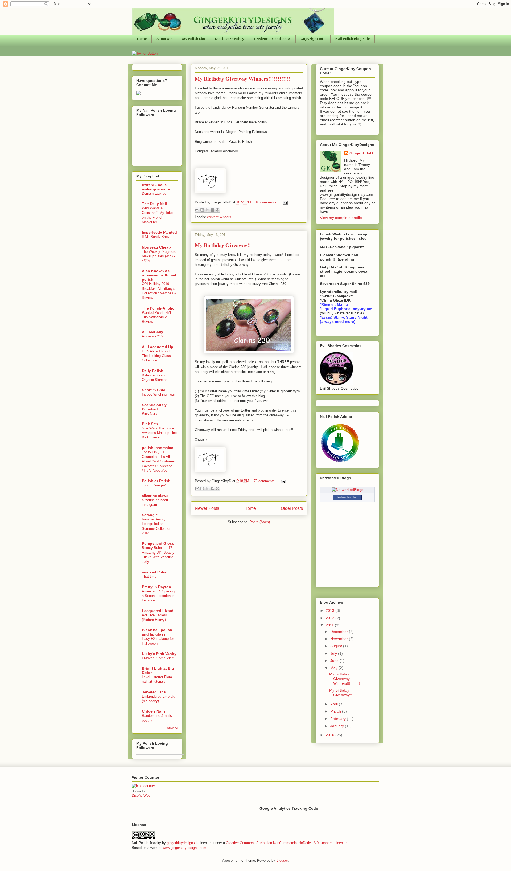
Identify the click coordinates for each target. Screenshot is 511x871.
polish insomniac (157, 448)
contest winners (219, 217)
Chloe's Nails (154, 711)
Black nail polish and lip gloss (157, 632)
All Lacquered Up (157, 347)
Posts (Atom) (259, 522)
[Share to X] (207, 210)
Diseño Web (141, 795)
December (339, 631)
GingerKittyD (361, 153)
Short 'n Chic (153, 390)
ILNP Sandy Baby (156, 237)
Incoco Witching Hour (158, 394)
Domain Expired (154, 194)
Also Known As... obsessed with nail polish (159, 275)
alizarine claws (155, 496)
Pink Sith (150, 424)
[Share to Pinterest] (217, 210)
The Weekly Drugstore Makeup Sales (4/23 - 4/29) (159, 256)
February (338, 719)
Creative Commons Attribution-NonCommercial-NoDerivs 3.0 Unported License (286, 843)
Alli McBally (152, 332)
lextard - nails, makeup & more (156, 187)
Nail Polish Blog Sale (352, 39)
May (334, 668)
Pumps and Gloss (158, 543)
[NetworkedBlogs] (347, 489)
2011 (330, 625)
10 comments (266, 202)
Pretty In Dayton (156, 587)
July (334, 653)
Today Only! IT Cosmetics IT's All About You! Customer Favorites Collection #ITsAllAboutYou (158, 461)
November (339, 639)
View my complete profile (341, 217)
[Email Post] (284, 202)
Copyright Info (312, 39)
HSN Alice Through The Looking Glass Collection (156, 356)
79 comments (264, 481)
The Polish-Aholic (158, 308)
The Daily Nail (154, 204)
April (334, 704)
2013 (330, 610)
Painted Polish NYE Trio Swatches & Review (157, 317)
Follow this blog (347, 497)
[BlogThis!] (202, 210)
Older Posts (292, 508)
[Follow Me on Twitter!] (145, 53)
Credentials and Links (272, 39)
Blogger (282, 860)
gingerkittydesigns (181, 843)
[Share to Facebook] (212, 210)
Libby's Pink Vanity (159, 654)
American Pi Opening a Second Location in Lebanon (158, 596)
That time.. (150, 577)
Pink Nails (150, 414)
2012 (330, 618)
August (336, 646)
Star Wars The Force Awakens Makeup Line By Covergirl (159, 432)
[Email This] (197, 210)
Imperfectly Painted (159, 232)
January (337, 726)
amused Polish (155, 572)
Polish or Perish (156, 481)
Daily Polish (152, 371)
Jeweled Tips (154, 692)
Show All (172, 727)
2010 (330, 735)
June (335, 660)
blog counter (138, 791)
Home (142, 39)
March (336, 711)
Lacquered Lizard (158, 611)
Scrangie (150, 515)
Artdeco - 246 (152, 336)
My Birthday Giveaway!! (223, 245)
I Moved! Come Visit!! (159, 658)
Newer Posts (207, 508)
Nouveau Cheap (156, 247)
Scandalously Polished (154, 407)
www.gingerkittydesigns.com (184, 848)
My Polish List (193, 39)
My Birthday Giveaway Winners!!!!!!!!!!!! (243, 79)
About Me (164, 39)
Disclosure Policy (229, 39)
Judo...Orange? (154, 485)
